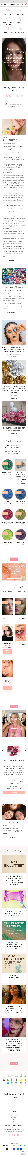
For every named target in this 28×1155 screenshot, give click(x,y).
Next (26, 97)
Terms (14, 1119)
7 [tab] (17, 99)
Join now (14, 577)
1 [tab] (8, 99)
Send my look (14, 728)
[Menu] (1, 4)
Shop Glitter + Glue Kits (14, 69)
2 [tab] (10, 99)
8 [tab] (19, 99)
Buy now (14, 792)
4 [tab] (13, 99)
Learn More (11, 260)
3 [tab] (11, 99)
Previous (2, 97)
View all (14, 559)
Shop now (14, 357)
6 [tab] (16, 99)
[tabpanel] (8, 95)
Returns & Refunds (14, 1115)
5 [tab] (14, 99)
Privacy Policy (14, 1117)
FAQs (14, 1121)
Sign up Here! (10, 837)
